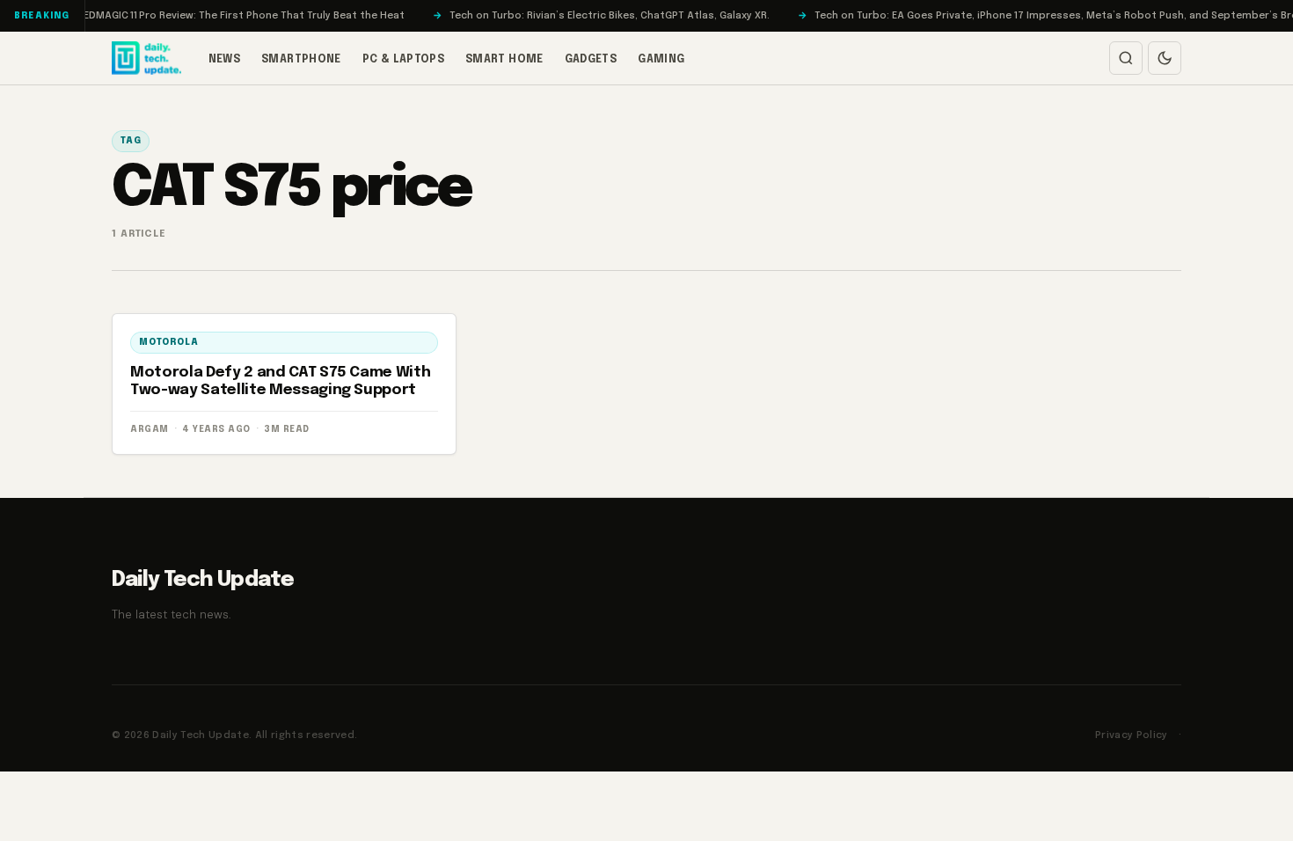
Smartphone (301, 60)
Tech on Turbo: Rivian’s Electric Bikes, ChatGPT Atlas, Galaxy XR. (593, 16)
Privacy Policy (1131, 735)
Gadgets (591, 60)
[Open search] (1126, 58)
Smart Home (504, 60)
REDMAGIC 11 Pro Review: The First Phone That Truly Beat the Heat (224, 16)
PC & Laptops (403, 60)
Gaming (661, 60)
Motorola (168, 342)
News (224, 60)
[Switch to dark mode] (1164, 58)
